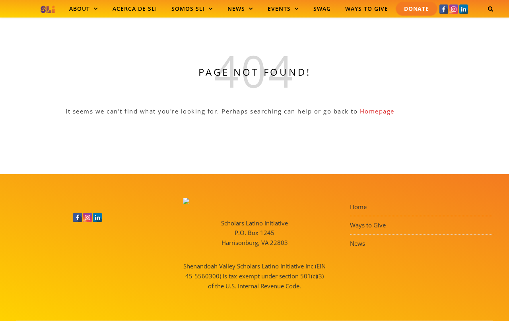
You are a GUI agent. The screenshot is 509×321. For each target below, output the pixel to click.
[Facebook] (444, 9)
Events (279, 8)
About (79, 8)
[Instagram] (453, 9)
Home (358, 207)
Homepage (377, 111)
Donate (416, 8)
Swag (322, 8)
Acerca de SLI (135, 8)
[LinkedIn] (463, 9)
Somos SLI (188, 8)
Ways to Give (366, 8)
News (236, 8)
